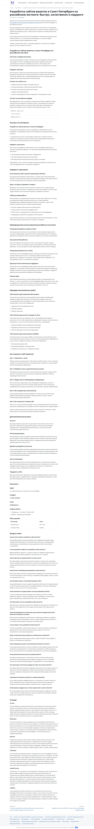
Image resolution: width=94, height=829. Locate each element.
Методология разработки (46, 3)
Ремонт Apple (65, 821)
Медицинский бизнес (15, 823)
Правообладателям (15, 819)
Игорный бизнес (75, 821)
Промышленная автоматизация (29, 821)
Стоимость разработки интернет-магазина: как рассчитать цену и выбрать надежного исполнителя (27, 808)
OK (76, 827)
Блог (11, 817)
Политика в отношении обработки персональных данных (28, 817)
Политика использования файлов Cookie (55, 817)
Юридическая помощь (28, 823)
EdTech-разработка (33, 3)
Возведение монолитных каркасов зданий (49, 821)
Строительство (68, 3)
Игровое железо (59, 3)
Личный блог (18, 7)
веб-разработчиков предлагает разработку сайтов (24, 22)
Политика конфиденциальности (75, 817)
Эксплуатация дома (79, 3)
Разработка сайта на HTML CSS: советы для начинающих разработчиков (68, 808)
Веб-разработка (22, 3)
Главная (12, 7)
